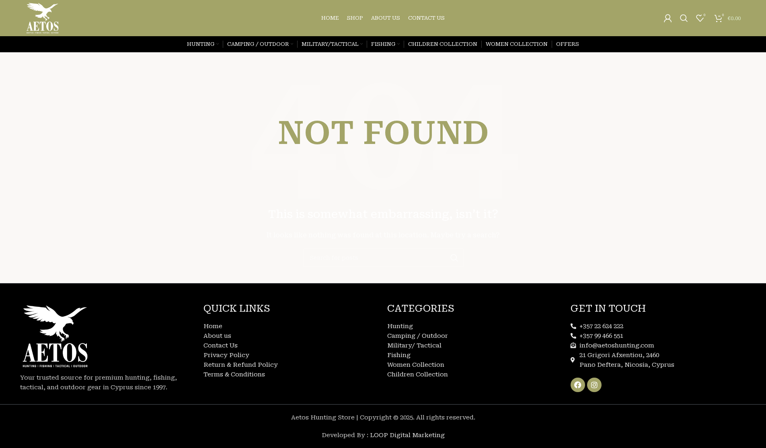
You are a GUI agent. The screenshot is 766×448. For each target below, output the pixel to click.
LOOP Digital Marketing (407, 435)
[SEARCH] (454, 258)
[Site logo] (42, 17)
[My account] (668, 18)
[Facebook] (578, 385)
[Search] (684, 18)
